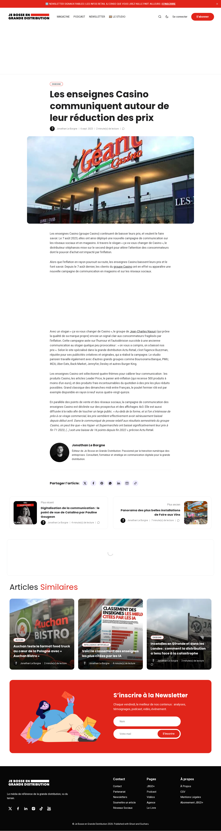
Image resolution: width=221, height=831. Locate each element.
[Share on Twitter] (85, 483)
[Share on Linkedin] (119, 483)
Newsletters (120, 797)
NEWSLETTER (97, 16)
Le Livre (151, 807)
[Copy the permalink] (135, 483)
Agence (151, 802)
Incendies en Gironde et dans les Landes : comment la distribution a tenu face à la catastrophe (178, 648)
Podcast (151, 791)
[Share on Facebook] (93, 483)
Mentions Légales (190, 797)
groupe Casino (123, 266)
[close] (217, 3)
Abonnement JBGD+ (191, 802)
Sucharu (144, 824)
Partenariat (119, 791)
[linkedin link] (25, 808)
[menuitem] (63, 16)
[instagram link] (33, 808)
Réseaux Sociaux (123, 807)
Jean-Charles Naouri (143, 331)
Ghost (132, 824)
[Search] (159, 17)
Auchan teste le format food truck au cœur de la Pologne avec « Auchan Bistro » (41, 651)
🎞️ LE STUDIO (117, 16)
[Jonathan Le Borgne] (52, 128)
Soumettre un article (124, 802)
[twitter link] (10, 808)
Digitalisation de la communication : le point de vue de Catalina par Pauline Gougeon (70, 512)
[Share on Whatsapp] (110, 483)
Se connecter (179, 16)
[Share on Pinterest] (102, 483)
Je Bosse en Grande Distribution (91, 824)
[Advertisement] (110, 47)
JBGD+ (151, 786)
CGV (182, 791)
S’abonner (202, 16)
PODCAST (79, 16)
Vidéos (151, 797)
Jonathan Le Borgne (67, 128)
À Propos (185, 786)
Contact (117, 786)
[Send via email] (127, 483)
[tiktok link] (41, 808)
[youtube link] (49, 808)
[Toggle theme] (167, 17)
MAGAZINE (63, 16)
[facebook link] (18, 808)
